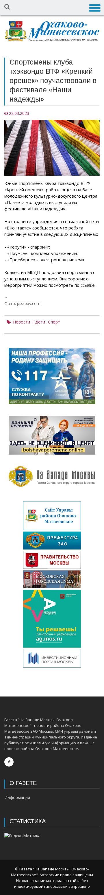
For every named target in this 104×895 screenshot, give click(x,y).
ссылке (87, 285)
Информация (17, 797)
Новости (21, 322)
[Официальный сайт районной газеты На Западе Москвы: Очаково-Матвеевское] (52, 31)
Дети (40, 322)
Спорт (54, 322)
